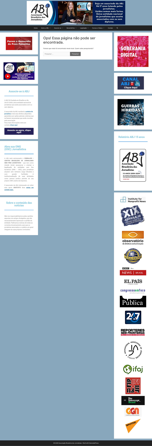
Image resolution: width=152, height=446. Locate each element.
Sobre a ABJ (45, 28)
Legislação (83, 28)
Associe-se (57, 28)
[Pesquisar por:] (56, 54)
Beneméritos (71, 28)
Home (36, 28)
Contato (110, 28)
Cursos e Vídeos (97, 28)
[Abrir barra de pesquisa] (117, 28)
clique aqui (14, 125)
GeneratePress (94, 443)
